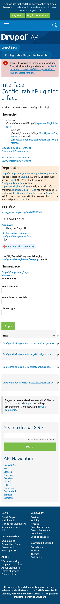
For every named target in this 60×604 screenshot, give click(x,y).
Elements (8, 498)
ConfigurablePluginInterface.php (26, 55)
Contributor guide (40, 527)
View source (7, 275)
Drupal (24, 176)
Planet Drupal (8, 517)
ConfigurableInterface (12, 183)
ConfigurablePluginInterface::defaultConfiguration (29, 343)
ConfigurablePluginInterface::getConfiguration (27, 354)
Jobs (4, 530)
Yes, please (17, 15)
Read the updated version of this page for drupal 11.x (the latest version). (33, 69)
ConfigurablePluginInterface (27, 193)
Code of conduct (39, 536)
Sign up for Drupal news (14, 523)
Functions (9, 475)
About (5, 557)
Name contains (9, 286)
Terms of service (10, 571)
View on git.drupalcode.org (20, 246)
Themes (35, 554)
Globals (8, 481)
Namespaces (10, 488)
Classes (8, 472)
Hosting (35, 523)
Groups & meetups (40, 530)
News (4, 513)
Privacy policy (8, 574)
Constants (9, 478)
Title (29, 335)
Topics (7, 468)
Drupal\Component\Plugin (15, 272)
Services (8, 494)
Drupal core (37, 547)
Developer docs (9, 547)
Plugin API (7, 225)
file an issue (11, 403)
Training (35, 520)
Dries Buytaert (37, 596)
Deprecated (10, 491)
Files (6, 484)
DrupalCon (36, 533)
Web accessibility (10, 561)
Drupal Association (11, 564)
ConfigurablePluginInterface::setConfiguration (27, 367)
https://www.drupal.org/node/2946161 (21, 212)
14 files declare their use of (16, 235)
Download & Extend (42, 543)
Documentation (10, 536)
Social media (8, 520)
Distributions (37, 557)
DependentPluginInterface (15, 186)
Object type (8, 308)
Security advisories (11, 527)
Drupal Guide (8, 541)
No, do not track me (37, 15)
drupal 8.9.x (9, 47)
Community (37, 513)
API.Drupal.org (8, 550)
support (28, 403)
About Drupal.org (10, 567)
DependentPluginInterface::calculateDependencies (29, 382)
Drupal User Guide (11, 544)
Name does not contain (14, 297)
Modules (35, 550)
